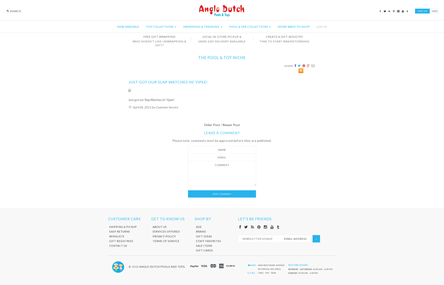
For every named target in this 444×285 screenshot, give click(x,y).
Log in (322, 26)
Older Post (212, 125)
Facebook (380, 11)
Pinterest (394, 11)
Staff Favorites (208, 241)
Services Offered (166, 231)
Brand (201, 231)
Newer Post (231, 125)
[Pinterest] (259, 227)
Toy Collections (161, 26)
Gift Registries (121, 241)
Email (222, 157)
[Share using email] (313, 66)
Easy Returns (119, 231)
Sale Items (204, 245)
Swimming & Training (203, 26)
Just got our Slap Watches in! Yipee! (168, 82)
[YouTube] (272, 227)
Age (199, 226)
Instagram (398, 11)
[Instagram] (265, 227)
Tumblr (407, 11)
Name (222, 149)
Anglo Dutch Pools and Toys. (162, 266)
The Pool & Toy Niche (222, 57)
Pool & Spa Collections (250, 26)
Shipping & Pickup (123, 226)
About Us (160, 226)
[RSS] (252, 227)
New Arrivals (128, 26)
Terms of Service (166, 241)
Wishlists (116, 236)
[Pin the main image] (303, 66)
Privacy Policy (164, 236)
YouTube (403, 11)
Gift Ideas (204, 236)
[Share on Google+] (308, 66)
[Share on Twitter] (299, 66)
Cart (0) (422, 11)
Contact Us (118, 245)
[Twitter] (246, 227)
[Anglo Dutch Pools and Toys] (222, 5)
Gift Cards (204, 250)
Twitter (385, 11)
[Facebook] (240, 227)
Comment (222, 165)
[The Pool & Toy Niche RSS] (300, 71)
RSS (389, 11)
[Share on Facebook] (295, 66)
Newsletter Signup (257, 238)
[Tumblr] (278, 227)
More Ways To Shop (294, 26)
